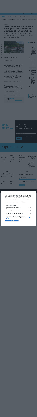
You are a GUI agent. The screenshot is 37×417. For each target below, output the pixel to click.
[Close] (34, 193)
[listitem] (18, 205)
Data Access (18, 223)
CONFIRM (12, 220)
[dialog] (18, 208)
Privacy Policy (24, 223)
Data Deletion (13, 223)
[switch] (30, 207)
